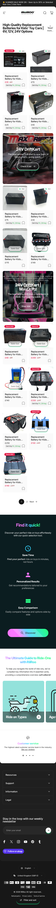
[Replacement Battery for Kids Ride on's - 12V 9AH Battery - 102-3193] (15, 335)
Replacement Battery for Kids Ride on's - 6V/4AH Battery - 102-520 (15, 120)
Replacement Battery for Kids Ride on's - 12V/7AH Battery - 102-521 (14, 77)
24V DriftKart (28, 149)
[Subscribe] (48, 830)
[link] (28, 306)
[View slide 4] (33, 755)
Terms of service (39, 896)
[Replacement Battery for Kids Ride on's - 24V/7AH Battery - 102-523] (41, 60)
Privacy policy (27, 896)
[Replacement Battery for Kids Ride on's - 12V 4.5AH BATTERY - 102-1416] (41, 198)
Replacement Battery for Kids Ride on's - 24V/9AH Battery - (14, 215)
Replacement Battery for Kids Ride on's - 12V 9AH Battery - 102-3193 (14, 353)
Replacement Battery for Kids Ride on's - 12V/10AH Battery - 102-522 (40, 120)
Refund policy (16, 896)
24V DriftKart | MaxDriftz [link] (28, 286)
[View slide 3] (29, 755)
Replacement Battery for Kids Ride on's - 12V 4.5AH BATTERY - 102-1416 (40, 215)
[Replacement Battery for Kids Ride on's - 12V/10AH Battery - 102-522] (41, 102)
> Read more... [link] (50, 28)
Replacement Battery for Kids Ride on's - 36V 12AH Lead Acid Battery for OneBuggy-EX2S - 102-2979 (14, 481)
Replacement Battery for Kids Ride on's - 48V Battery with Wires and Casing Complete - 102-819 (40, 395)
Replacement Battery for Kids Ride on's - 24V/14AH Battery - (14, 258)
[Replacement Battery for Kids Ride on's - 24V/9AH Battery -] (15, 198)
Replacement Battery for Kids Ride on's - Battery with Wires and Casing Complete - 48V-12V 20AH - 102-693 (14, 438)
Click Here (16, 4)
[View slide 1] (23, 755)
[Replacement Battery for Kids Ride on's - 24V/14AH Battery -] (15, 240)
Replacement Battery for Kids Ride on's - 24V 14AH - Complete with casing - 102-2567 (40, 438)
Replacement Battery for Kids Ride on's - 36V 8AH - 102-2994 (13, 395)
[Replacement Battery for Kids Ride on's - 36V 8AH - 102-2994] (15, 378)
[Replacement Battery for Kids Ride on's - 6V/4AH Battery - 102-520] (15, 102)
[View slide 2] (26, 755)
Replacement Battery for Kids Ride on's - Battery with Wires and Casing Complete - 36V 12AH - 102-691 (40, 258)
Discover (30, 632)
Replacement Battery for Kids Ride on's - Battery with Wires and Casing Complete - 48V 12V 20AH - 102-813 (40, 353)
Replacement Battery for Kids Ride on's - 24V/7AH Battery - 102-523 (40, 77)
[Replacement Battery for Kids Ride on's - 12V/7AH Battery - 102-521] (15, 60)
